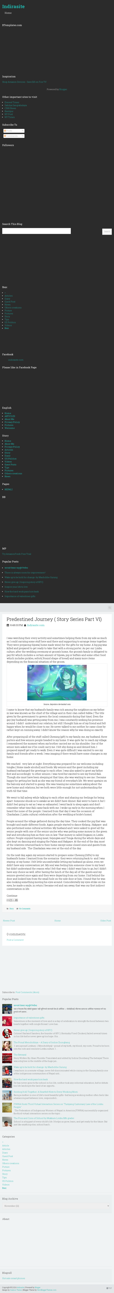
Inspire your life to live (16, 586)
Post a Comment (15, 939)
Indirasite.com (36, 625)
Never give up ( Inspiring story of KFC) (24, 582)
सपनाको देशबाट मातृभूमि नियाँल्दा (16, 567)
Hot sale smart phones (13, 1278)
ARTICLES (10, 416)
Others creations (13, 307)
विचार (7, 328)
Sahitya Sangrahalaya (16, 105)
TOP (110, 1288)
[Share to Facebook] (16, 900)
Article (5, 1145)
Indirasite (13, 6)
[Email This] (8, 900)
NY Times (10, 117)
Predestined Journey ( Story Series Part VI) (54, 619)
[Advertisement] (57, 49)
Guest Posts (10, 464)
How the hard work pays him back (22, 591)
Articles (9, 295)
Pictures (9, 313)
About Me (9, 419)
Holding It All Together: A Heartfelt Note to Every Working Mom (46, 1091)
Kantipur (9, 111)
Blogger (63, 89)
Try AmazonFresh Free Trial (16, 554)
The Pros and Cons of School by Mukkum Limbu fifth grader (44, 1118)
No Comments (24, 908)
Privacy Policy (12, 422)
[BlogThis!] (10, 900)
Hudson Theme (16, 1290)
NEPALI (9, 489)
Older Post (105, 920)
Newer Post (9, 920)
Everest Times (12, 102)
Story (7, 316)
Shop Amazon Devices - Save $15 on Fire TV (24, 81)
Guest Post (10, 301)
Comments (12, 136)
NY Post (9, 114)
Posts (9, 130)
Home (8, 12)
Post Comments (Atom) (27, 992)
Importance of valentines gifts (20, 596)
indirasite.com (15, 359)
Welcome (10, 428)
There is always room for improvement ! (25, 572)
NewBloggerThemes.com (46, 1290)
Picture (8, 310)
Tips (7, 319)
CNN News (10, 108)
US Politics (10, 322)
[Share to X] (13, 900)
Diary (7, 298)
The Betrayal (20, 1054)
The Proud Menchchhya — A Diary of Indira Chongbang (42, 1042)
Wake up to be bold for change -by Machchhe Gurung (31, 577)
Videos (8, 325)
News (8, 304)
